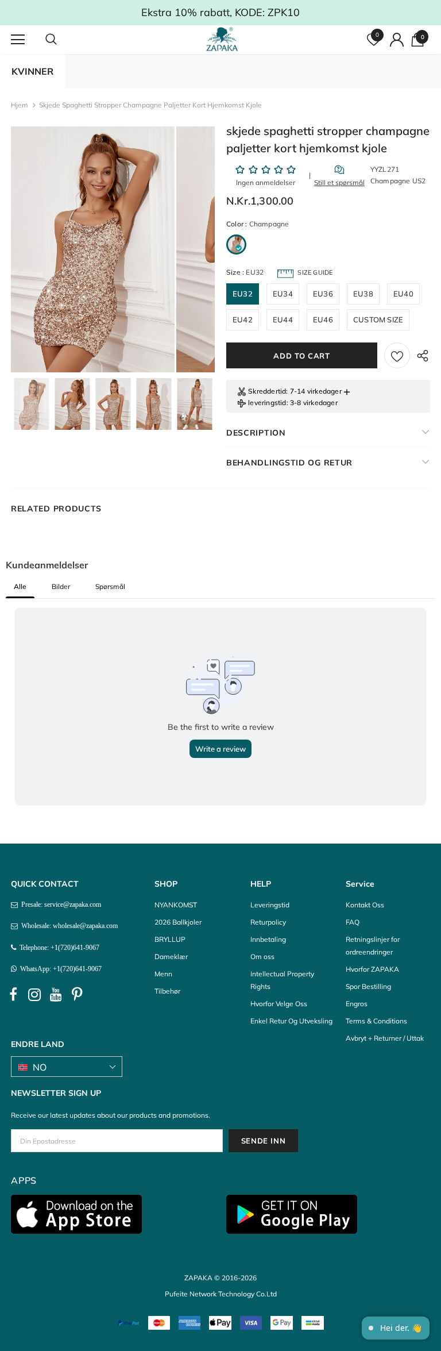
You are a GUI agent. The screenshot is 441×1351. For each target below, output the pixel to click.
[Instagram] (34, 994)
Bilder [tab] (61, 586)
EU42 (243, 319)
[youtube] (55, 994)
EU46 (323, 319)
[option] (93, 249)
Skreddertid (267, 391)
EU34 (283, 293)
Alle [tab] (20, 586)
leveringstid (267, 402)
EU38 (363, 293)
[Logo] (222, 39)
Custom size (378, 319)
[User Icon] (397, 40)
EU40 (403, 293)
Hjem (19, 105)
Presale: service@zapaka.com (59, 904)
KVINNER (32, 71)
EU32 (243, 293)
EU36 (323, 293)
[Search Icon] (62, 39)
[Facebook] (13, 994)
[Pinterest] (77, 994)
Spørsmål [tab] (110, 586)
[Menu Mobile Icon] (18, 40)
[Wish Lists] (397, 355)
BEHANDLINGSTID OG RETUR (289, 462)
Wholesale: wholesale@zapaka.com (68, 925)
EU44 (283, 319)
